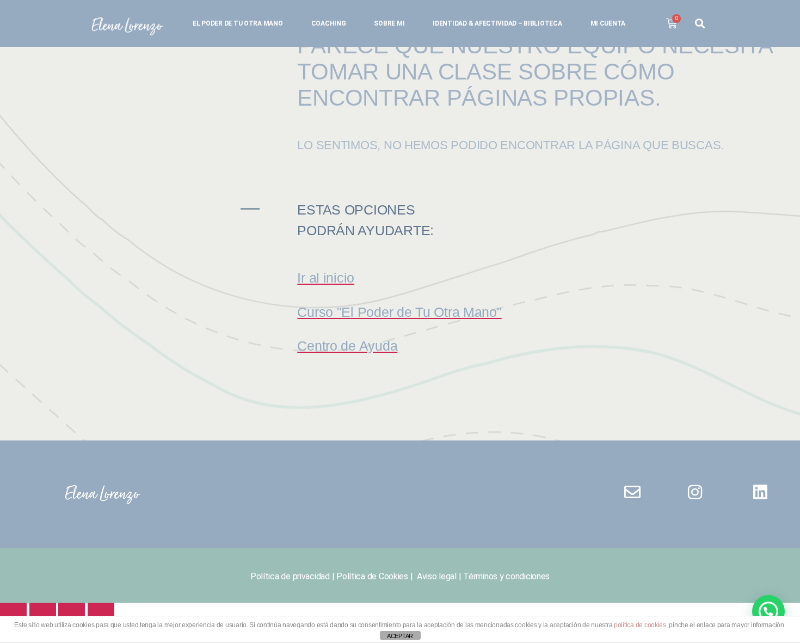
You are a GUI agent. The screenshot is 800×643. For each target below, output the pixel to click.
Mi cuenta (608, 23)
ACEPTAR (400, 636)
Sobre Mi (389, 23)
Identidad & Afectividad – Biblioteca (497, 23)
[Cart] (671, 23)
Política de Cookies (372, 576)
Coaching (328, 23)
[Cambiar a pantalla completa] (42, 613)
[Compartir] (71, 613)
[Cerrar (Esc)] (101, 613)
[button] (768, 611)
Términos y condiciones (506, 576)
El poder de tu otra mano (238, 23)
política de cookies (640, 625)
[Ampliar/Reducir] (13, 613)
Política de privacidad (290, 576)
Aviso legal (436, 576)
